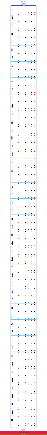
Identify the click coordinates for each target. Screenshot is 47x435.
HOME (24, 433)
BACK (22, 433)
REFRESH (45, 434)
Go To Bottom (23, 3)
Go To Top (23, 429)
